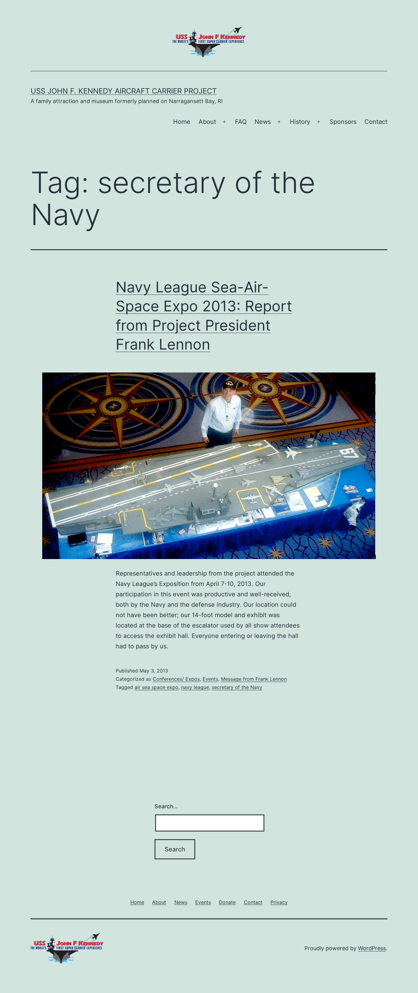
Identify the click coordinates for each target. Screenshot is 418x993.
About (207, 121)
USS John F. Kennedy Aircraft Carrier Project (124, 91)
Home (181, 121)
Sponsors (343, 121)
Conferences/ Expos (176, 679)
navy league (195, 687)
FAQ (241, 121)
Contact (375, 121)
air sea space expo (156, 687)
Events (210, 679)
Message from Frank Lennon (254, 679)
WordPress (372, 948)
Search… (166, 806)
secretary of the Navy (237, 687)
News (263, 121)
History (300, 121)
